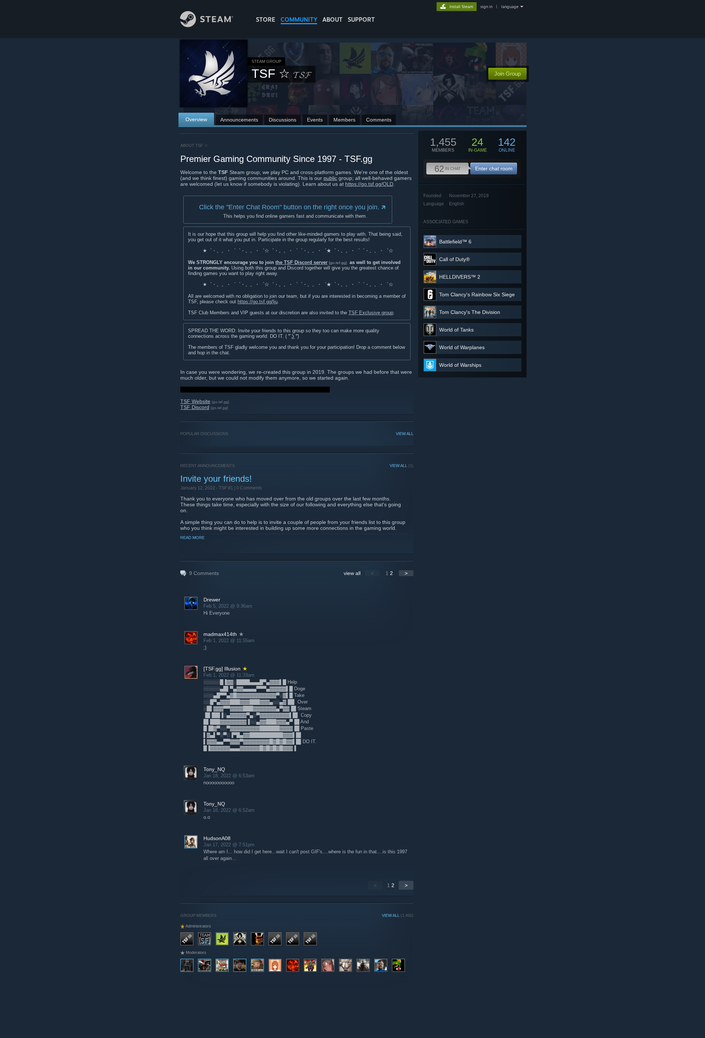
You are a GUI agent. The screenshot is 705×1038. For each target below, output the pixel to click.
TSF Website (195, 401)
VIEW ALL (404, 433)
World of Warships (460, 365)
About (332, 19)
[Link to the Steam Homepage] (206, 25)
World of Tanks (456, 330)
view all (352, 573)
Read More (192, 537)
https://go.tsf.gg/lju (258, 301)
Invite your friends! (216, 479)
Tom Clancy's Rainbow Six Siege (477, 294)
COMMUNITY (299, 19)
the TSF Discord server (301, 262)
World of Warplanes (462, 347)
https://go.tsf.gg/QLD (369, 184)
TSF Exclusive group (370, 312)
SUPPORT (361, 19)
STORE (265, 19)
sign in (486, 6)
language (509, 6)
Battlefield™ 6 (455, 242)
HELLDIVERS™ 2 (459, 277)
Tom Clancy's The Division (469, 312)
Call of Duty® (454, 259)
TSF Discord (194, 407)
